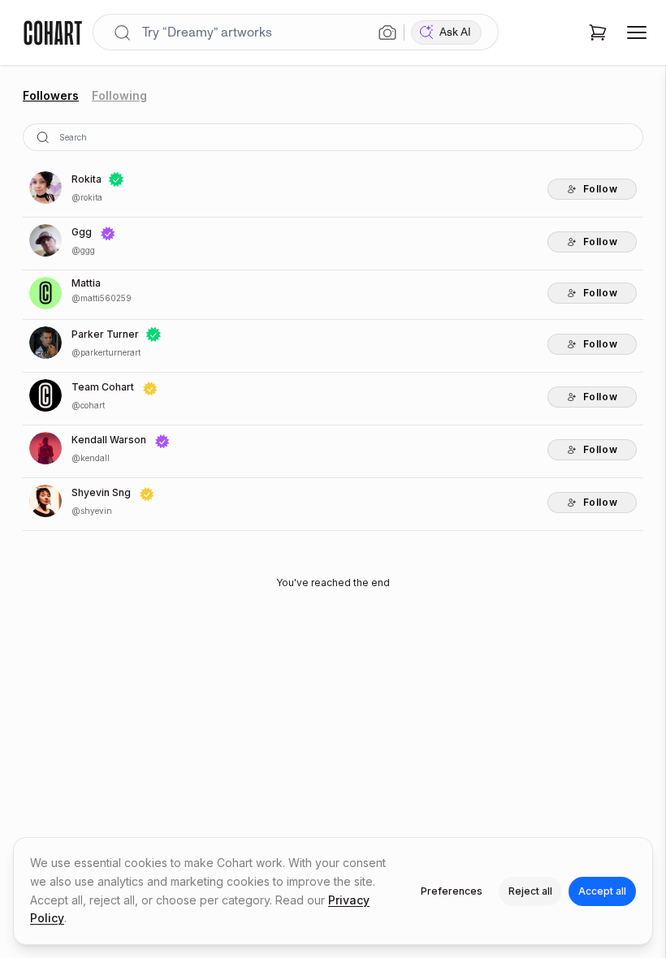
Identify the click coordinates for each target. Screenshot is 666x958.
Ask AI (455, 32)
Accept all (602, 891)
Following (119, 95)
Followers (51, 95)
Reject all (530, 891)
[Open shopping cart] (598, 32)
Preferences (451, 891)
